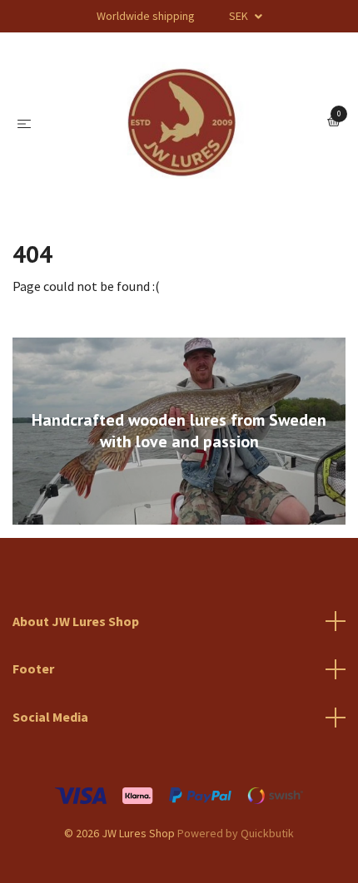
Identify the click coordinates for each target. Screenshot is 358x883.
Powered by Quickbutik (235, 833)
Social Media (50, 716)
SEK (240, 15)
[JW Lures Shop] (182, 122)
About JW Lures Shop (75, 621)
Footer (33, 668)
